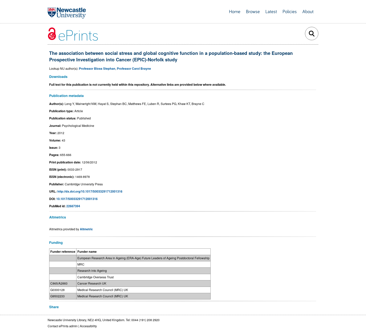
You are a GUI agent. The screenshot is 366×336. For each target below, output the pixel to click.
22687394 (73, 206)
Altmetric (86, 229)
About (308, 11)
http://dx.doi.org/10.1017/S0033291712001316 (89, 191)
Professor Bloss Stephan (97, 68)
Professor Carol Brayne (134, 68)
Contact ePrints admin (63, 326)
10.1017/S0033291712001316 (77, 199)
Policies (290, 11)
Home (234, 11)
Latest (271, 11)
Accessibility (88, 326)
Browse (253, 11)
